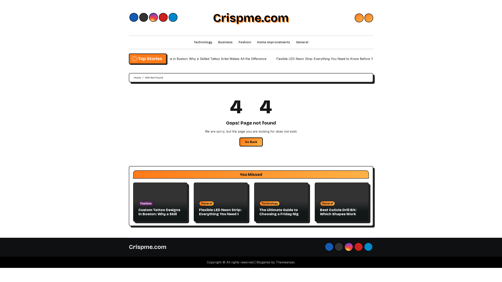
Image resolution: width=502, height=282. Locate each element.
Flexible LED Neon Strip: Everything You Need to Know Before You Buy (220, 214)
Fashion (245, 42)
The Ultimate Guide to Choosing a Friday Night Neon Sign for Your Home (281, 216)
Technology (203, 42)
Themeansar (285, 262)
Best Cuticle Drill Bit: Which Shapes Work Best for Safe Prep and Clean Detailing (340, 216)
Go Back (251, 142)
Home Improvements (273, 42)
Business (225, 42)
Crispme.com (251, 18)
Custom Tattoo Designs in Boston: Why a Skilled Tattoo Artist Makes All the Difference (159, 216)
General (302, 42)
